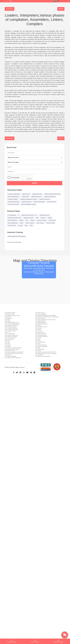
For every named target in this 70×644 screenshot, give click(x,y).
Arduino (33, 220)
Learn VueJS (38, 350)
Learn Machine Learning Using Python (13, 347)
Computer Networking (13, 201)
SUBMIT (34, 183)
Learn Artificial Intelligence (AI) (11, 322)
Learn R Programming (40, 342)
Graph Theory (25, 196)
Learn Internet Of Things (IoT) (11, 335)
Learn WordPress (39, 354)
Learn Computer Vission (10, 330)
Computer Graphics (13, 199)
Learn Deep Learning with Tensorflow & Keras (45, 319)
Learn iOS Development (10, 337)
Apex (31, 225)
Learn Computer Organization (11, 329)
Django (21, 220)
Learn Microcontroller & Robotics (12, 349)
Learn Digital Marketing (40, 322)
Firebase (43, 217)
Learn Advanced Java (9, 314)
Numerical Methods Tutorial (28, 204)
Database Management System (28, 199)
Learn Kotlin (7, 343)
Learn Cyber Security (40, 312)
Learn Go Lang (38, 330)
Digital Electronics (37, 194)
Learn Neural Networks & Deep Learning (14, 353)
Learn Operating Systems (41, 335)
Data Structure (26, 194)
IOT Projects (52, 220)
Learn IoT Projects (9, 339)
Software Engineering (49, 196)
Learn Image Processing (40, 333)
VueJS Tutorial (12, 225)
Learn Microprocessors (10, 350)
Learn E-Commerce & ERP (41, 326)
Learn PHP (37, 339)
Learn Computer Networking (11, 328)
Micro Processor (51, 201)
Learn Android (8, 316)
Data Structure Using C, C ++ (29, 215)
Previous (10, 9)
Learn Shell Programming (40, 344)
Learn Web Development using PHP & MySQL (45, 352)
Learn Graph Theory (39, 332)
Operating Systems (37, 196)
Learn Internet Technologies (11, 336)
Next (60, 9)
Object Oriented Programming (52, 194)
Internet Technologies (39, 201)
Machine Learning (28, 217)
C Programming (12, 215)
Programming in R (44, 215)
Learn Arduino (8, 321)
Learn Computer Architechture (11, 325)
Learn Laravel (8, 344)
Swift (37, 217)
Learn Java (7, 342)
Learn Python (38, 340)
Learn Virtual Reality (39, 349)
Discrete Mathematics (13, 196)
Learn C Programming (10, 333)
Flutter (21, 223)
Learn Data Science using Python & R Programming (46, 316)
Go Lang (20, 225)
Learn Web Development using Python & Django (46, 353)
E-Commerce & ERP (13, 204)
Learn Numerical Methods (10, 356)
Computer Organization (14, 194)
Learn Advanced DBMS (10, 312)
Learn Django (38, 325)
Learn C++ (7, 332)
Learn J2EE (7, 340)
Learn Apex (7, 319)
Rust (26, 225)
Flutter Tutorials (30, 223)
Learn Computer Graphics (10, 326)
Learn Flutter (38, 329)
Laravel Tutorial (50, 223)
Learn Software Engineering (41, 346)
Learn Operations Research (41, 336)
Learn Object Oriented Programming (13, 357)
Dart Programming (12, 223)
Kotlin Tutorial (40, 223)
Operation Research (44, 199)
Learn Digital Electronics (40, 321)
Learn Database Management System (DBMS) (45, 315)
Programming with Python (14, 217)
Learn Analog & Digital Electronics (12, 315)
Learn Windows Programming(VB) (42, 356)
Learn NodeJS (8, 354)
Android (50, 217)
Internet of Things (41, 220)
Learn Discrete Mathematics (41, 323)
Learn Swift (37, 347)
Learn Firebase (38, 328)
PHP (27, 220)
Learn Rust (37, 343)
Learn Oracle (38, 337)
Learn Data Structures (40, 318)
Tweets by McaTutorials (14, 242)
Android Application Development (16, 236)
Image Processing (26, 201)
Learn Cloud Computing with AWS (12, 323)
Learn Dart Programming (40, 314)
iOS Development (12, 220)
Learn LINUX (7, 346)
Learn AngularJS (8, 318)
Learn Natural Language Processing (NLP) (14, 352)
